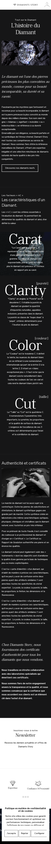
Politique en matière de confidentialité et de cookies (25, 810)
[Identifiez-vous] (47, 5)
